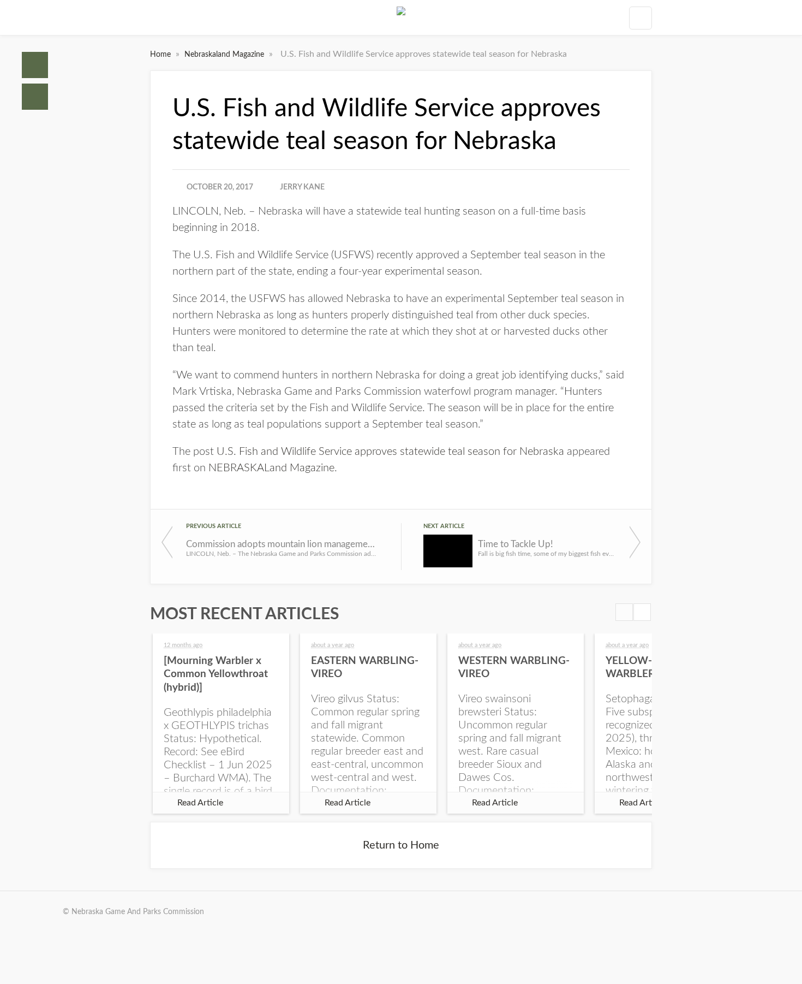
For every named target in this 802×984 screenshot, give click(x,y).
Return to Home (401, 845)
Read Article (200, 802)
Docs (35, 97)
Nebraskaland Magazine (225, 54)
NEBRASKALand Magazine (271, 468)
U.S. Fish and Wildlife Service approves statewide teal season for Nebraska (390, 451)
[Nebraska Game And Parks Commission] (401, 17)
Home (35, 65)
